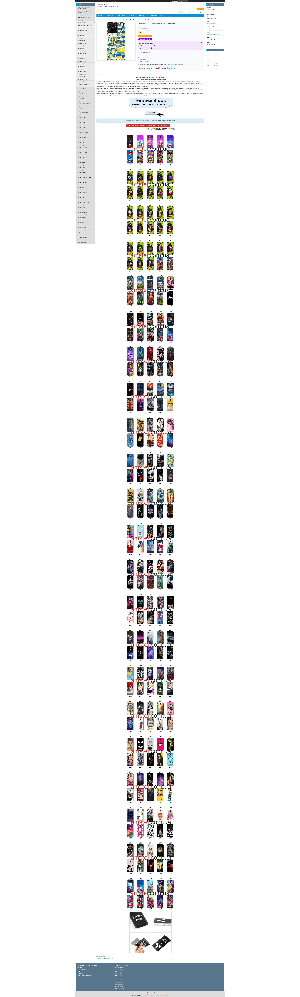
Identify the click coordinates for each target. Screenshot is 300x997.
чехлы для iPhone (119, 984)
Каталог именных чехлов (84, 15)
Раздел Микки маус (82, 187)
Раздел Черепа (81, 210)
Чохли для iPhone (82, 53)
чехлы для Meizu (118, 980)
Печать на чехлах (120, 15)
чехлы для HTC (118, 977)
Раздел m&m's (81, 167)
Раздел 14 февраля (82, 165)
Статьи (79, 240)
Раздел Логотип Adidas (83, 202)
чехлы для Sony (118, 973)
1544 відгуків (175, 1)
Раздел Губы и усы (82, 212)
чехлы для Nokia (118, 975)
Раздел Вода (81, 175)
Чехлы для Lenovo (82, 27)
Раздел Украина (81, 101)
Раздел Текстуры (82, 115)
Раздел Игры (81, 142)
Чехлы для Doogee (82, 79)
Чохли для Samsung (82, 30)
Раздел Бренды (81, 122)
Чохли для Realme (82, 51)
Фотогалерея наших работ (84, 20)
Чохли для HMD (81, 76)
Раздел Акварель (82, 172)
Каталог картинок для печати (84, 975)
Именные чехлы (109, 15)
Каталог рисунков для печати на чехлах (85, 11)
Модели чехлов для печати (84, 17)
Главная (100, 15)
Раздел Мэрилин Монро (83, 190)
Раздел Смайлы (81, 140)
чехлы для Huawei (119, 986)
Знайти (200, 9)
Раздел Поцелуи (82, 195)
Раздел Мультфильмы (83, 132)
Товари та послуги (103, 20)
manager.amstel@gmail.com (213, 34)
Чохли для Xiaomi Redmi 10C (125, 20)
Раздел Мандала (82, 227)
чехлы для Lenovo (119, 967)
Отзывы (79, 235)
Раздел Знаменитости (83, 135)
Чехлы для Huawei (82, 56)
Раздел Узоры (81, 160)
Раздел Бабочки (82, 88)
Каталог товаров (81, 980)
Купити (145, 36)
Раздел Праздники (82, 147)
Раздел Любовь (81, 98)
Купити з (142, 39)
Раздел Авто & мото (83, 125)
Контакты (141, 15)
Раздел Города (81, 106)
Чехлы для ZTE (81, 48)
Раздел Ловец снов (82, 182)
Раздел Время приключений (84, 177)
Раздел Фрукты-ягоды (83, 170)
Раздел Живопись (82, 150)
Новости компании (82, 242)
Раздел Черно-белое (83, 155)
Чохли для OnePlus (82, 71)
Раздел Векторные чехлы (84, 230)
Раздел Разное (81, 162)
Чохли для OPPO (82, 58)
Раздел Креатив (81, 127)
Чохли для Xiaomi (82, 45)
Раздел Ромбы (81, 207)
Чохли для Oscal (82, 74)
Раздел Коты (81, 180)
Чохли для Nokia (82, 38)
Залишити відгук (194, 12)
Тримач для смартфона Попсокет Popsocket (83, 85)
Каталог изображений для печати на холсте (84, 7)
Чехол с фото (132, 15)
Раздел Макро (81, 157)
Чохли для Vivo (81, 66)
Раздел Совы (81, 197)
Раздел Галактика (82, 117)
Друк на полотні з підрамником (85, 25)
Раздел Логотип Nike (83, 185)
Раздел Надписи (82, 200)
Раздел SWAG (81, 205)
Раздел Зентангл (82, 217)
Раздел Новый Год (82, 192)
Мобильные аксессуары (120, 988)
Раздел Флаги (81, 108)
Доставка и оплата (82, 237)
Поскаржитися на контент (149, 995)
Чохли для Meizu (82, 43)
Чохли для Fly (81, 82)
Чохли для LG (81, 33)
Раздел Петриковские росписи (85, 225)
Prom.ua (157, 992)
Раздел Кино (81, 130)
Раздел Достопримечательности (83, 111)
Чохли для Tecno (82, 61)
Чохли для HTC (81, 40)
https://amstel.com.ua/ (212, 23)
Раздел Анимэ (81, 222)
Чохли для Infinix (82, 63)
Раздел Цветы (81, 91)
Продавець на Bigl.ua (150, 994)
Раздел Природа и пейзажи (84, 103)
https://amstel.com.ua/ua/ (212, 29)
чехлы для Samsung (119, 969)
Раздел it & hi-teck (82, 152)
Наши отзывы (81, 973)
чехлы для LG (118, 971)
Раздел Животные (82, 93)
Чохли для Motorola (82, 69)
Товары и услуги (82, 22)
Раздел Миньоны (82, 137)
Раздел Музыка (81, 96)
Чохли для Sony (81, 35)
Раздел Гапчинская (82, 220)
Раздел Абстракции (82, 120)
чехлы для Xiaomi (119, 982)
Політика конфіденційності (162, 995)
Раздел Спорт (81, 145)
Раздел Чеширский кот (83, 215)
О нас (79, 232)
